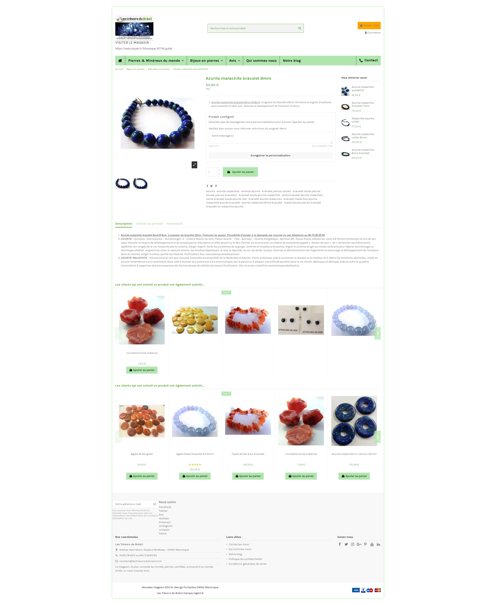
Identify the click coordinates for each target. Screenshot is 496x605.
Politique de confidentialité (245, 559)
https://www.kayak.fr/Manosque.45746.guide (143, 48)
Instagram (165, 526)
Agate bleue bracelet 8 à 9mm (195, 454)
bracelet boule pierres (306, 191)
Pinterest (165, 522)
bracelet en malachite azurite (224, 206)
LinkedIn (164, 529)
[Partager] (207, 186)
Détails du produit (149, 223)
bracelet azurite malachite (265, 199)
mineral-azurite (250, 191)
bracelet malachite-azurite (300, 199)
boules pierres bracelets (221, 195)
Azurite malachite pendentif (363, 88)
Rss (161, 514)
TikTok (163, 533)
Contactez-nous (239, 544)
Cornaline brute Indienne (142, 353)
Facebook (165, 507)
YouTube (164, 518)
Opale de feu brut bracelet (248, 454)
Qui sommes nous (240, 549)
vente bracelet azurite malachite (302, 195)
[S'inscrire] (155, 504)
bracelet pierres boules (276, 191)
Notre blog (235, 554)
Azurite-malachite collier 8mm (363, 136)
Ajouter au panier (243, 172)
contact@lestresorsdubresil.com (140, 561)
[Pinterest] (216, 186)
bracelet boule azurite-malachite (259, 195)
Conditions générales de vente (247, 564)
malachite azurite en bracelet (302, 202)
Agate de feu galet (142, 454)
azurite (210, 191)
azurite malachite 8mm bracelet (262, 202)
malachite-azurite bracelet (223, 202)
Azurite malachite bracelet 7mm (363, 104)
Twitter (163, 511)
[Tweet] (211, 186)
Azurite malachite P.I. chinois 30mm (354, 454)
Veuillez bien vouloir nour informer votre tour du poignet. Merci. (248, 128)
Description (123, 223)
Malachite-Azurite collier (363, 120)
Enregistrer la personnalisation (270, 155)
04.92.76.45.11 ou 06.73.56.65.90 (138, 555)
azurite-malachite (228, 191)
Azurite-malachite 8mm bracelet (363, 151)
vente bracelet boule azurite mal (226, 199)
